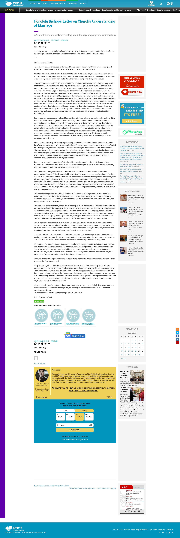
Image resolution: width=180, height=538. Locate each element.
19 (122, 351)
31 (139, 354)
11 (142, 344)
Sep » (125, 359)
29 (132, 354)
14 (128, 347)
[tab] (126, 487)
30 (135, 354)
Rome (44, 4)
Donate (83, 4)
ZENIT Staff (55, 40)
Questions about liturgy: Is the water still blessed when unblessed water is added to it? (136, 198)
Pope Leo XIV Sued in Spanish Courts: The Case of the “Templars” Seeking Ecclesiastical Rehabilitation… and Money (136, 211)
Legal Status (153, 530)
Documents (72, 4)
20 (125, 351)
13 (125, 347)
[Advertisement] (75, 468)
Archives (64, 40)
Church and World (57, 4)
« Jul (121, 359)
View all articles (39, 363)
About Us (115, 530)
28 (128, 354)
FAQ (121, 530)
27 (125, 354)
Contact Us (169, 530)
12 (122, 347)
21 (128, 351)
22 (132, 351)
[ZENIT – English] (16, 3)
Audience (127, 530)
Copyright (161, 530)
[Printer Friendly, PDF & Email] (39, 301)
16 (135, 347)
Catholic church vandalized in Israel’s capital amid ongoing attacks (74, 10)
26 (122, 354)
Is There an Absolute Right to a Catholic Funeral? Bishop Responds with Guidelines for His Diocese (135, 238)
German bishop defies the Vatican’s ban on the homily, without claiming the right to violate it (136, 250)
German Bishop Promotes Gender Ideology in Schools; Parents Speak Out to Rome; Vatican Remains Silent (136, 225)
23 (135, 351)
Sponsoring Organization (139, 530)
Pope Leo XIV (35, 4)
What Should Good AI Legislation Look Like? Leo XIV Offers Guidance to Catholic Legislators (132, 148)
